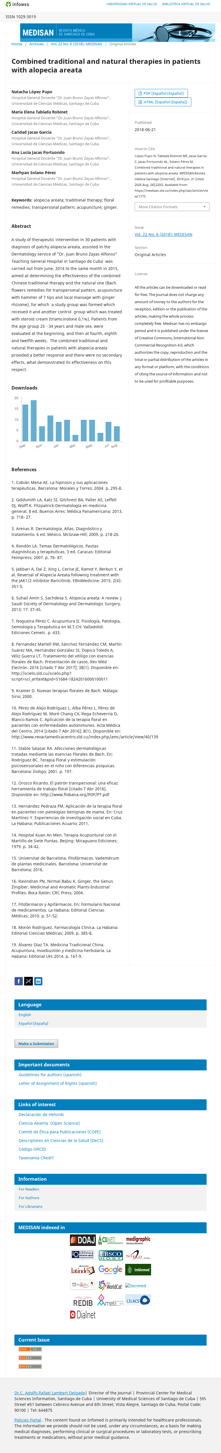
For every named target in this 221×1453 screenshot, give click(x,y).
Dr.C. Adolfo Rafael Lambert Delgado (49, 1393)
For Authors (29, 1197)
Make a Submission (36, 1043)
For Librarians (30, 1206)
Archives (36, 43)
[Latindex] (83, 1274)
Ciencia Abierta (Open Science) (49, 1123)
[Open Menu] (11, 27)
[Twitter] (28, 984)
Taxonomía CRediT (36, 1157)
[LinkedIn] (38, 984)
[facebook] (18, 984)
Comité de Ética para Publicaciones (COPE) (60, 1132)
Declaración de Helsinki (41, 1114)
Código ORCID (32, 1149)
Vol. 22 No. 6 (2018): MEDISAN (76, 43)
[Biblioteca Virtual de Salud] (83, 1259)
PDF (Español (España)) (163, 93)
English (25, 1014)
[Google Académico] (110, 1274)
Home (17, 43)
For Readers (29, 1189)
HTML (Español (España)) (165, 102)
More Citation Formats (158, 206)
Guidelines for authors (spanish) (50, 1074)
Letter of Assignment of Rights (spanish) (58, 1083)
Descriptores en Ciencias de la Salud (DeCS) (61, 1140)
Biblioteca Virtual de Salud (186, 4)
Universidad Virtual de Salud (131, 4)
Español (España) (33, 1023)
